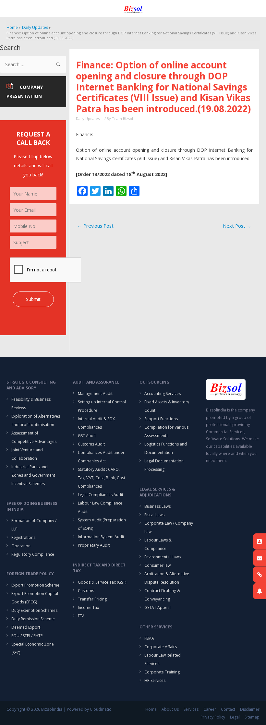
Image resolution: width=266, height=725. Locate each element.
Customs (86, 590)
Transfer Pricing (92, 599)
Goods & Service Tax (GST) (102, 582)
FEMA (149, 638)
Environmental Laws (162, 557)
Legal (235, 717)
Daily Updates (88, 118)
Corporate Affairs (160, 646)
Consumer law (157, 565)
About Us (170, 709)
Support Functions (161, 419)
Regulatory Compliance (32, 554)
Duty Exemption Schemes (34, 610)
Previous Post (95, 225)
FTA (81, 616)
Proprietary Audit (94, 545)
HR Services (154, 680)
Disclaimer (250, 709)
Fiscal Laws (154, 514)
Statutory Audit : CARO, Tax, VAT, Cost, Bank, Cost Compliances (101, 478)
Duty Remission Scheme (33, 619)
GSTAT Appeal (157, 607)
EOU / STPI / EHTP (27, 635)
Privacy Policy (212, 717)
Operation (20, 546)
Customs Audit (91, 444)
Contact (228, 709)
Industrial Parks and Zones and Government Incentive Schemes (33, 475)
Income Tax (88, 607)
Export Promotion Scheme (35, 585)
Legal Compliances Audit (100, 494)
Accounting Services (162, 393)
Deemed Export (25, 627)
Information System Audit (101, 537)
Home (151, 709)
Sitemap (252, 717)
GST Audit (87, 435)
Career (209, 709)
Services (191, 709)
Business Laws (157, 506)
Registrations (23, 537)
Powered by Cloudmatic (89, 709)
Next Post (237, 225)
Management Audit (95, 393)
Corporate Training (162, 672)
